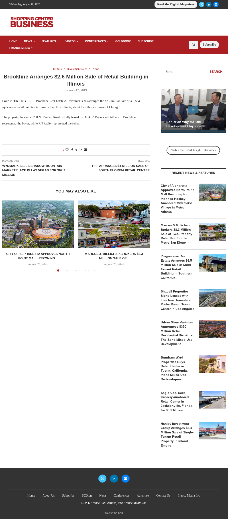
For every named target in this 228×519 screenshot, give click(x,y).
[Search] (193, 45)
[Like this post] (67, 150)
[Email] (216, 4)
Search (216, 71)
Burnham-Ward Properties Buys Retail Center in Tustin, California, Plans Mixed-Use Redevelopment (174, 368)
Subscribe (146, 41)
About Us (49, 495)
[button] (8, 236)
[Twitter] (201, 4)
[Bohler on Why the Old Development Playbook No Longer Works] (193, 111)
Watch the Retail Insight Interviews (193, 150)
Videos (70, 41)
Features (49, 41)
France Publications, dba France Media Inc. (119, 503)
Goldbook (123, 41)
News (28, 41)
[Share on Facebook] (72, 150)
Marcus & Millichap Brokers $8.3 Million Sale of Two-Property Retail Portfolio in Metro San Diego (176, 233)
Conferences (95, 41)
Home (13, 41)
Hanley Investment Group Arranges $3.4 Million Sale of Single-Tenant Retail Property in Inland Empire (177, 434)
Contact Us (163, 495)
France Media (19, 48)
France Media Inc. (189, 495)
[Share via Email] (85, 150)
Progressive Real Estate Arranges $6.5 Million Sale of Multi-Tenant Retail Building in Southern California (176, 267)
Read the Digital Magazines (175, 4)
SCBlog (87, 495)
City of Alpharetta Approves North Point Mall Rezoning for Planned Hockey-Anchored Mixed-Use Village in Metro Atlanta (177, 199)
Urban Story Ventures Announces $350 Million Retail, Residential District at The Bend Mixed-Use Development (177, 333)
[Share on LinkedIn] (81, 150)
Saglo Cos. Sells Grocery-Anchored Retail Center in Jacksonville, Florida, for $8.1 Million (177, 401)
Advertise (143, 495)
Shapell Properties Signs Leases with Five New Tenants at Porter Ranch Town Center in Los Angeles (177, 300)
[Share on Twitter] (76, 150)
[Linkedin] (209, 4)
